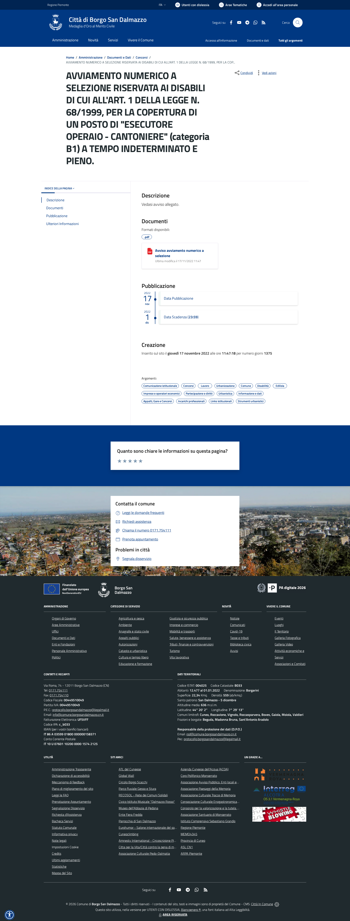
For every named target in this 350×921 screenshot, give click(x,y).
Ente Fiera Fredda (130, 814)
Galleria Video (284, 644)
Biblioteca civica (240, 644)
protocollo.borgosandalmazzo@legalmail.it (80, 709)
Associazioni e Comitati (290, 663)
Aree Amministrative (66, 624)
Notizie (234, 618)
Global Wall (126, 775)
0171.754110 (59, 695)
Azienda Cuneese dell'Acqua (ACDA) (204, 769)
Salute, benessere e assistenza (190, 637)
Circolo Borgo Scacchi (133, 782)
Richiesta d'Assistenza (67, 814)
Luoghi (279, 624)
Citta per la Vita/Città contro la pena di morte (149, 847)
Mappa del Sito (62, 873)
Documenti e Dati (119, 57)
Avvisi (234, 650)
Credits (56, 853)
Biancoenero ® (191, 909)
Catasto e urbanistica (133, 650)
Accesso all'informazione (221, 40)
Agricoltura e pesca (131, 618)
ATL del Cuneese (130, 769)
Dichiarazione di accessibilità (71, 775)
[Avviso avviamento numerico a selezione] (150, 251)
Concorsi (142, 57)
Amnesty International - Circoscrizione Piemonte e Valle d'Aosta (162, 840)
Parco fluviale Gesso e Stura (137, 788)
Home (70, 57)
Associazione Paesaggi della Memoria (205, 788)
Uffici (55, 631)
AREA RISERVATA (175, 914)
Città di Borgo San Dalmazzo (108, 19)
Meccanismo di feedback (68, 782)
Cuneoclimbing (128, 834)
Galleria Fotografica (288, 637)
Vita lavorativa (179, 657)
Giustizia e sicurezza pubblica (189, 618)
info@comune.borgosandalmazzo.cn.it (78, 714)
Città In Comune (262, 904)
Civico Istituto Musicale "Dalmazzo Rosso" (147, 801)
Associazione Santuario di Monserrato (206, 814)
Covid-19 (236, 631)
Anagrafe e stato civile (134, 631)
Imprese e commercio (184, 624)
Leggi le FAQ (60, 795)
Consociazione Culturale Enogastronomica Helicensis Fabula (221, 801)
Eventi (279, 618)
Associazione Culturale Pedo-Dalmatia (144, 853)
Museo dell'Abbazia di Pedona (138, 808)
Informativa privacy (65, 834)
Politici (56, 657)
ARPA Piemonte (191, 853)
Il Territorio (282, 631)
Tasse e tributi (239, 637)
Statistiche (59, 866)
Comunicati (237, 624)
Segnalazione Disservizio (68, 808)
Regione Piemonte (58, 5)
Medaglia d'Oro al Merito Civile (92, 26)
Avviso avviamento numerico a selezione (179, 253)
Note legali (59, 840)
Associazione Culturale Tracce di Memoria (208, 795)
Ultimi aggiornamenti (66, 860)
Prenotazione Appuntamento (71, 801)
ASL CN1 (187, 847)
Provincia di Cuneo (193, 840)
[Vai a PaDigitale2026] (281, 587)
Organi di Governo (64, 618)
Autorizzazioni (128, 644)
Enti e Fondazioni (63, 644)
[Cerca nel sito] (298, 22)
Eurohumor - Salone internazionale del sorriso (149, 827)
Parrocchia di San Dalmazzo (137, 821)
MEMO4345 (189, 834)
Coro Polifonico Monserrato (199, 775)
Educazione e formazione (135, 663)
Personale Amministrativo (69, 650)
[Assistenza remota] (277, 904)
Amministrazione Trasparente (71, 769)
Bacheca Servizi (62, 821)
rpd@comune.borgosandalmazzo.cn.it (211, 734)
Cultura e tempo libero (133, 657)
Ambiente (125, 624)
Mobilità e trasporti (182, 631)
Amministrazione (90, 57)
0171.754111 (58, 690)
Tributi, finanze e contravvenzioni (191, 644)
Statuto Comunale (64, 827)
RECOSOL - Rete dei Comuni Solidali (143, 795)
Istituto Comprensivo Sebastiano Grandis (208, 821)
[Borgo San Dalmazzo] (55, 22)
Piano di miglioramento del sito (72, 788)
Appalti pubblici (129, 637)
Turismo (175, 650)
